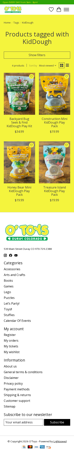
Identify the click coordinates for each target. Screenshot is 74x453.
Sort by (33, 65)
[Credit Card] (24, 447)
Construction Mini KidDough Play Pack (54, 122)
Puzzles (9, 298)
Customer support (17, 401)
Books (8, 280)
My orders (11, 340)
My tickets (11, 346)
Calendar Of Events (17, 321)
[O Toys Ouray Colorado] (13, 9)
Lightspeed (60, 441)
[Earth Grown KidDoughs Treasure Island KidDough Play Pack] (54, 162)
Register (10, 335)
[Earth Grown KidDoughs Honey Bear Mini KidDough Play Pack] (19, 162)
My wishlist (12, 352)
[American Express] (42, 447)
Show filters (37, 55)
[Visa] (36, 447)
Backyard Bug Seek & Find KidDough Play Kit (19, 122)
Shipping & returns (17, 395)
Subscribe (57, 422)
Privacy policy (13, 383)
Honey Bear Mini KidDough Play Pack (19, 191)
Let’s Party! (11, 303)
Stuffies (9, 315)
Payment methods (17, 389)
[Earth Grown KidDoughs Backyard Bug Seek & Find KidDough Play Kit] (19, 94)
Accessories (12, 269)
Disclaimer (11, 378)
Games (8, 286)
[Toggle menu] (66, 9)
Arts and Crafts (14, 275)
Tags (16, 22)
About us (10, 366)
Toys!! (8, 309)
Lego (7, 292)
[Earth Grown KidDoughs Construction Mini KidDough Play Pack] (54, 94)
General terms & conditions (23, 372)
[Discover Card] (48, 447)
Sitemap (9, 406)
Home (7, 22)
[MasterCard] (30, 447)
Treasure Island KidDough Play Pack (54, 191)
